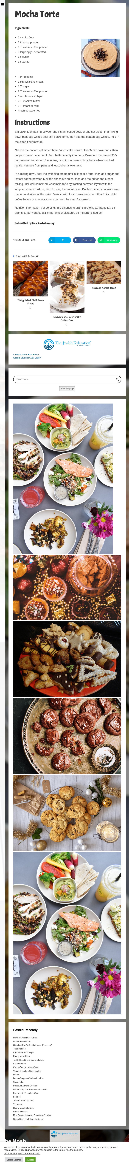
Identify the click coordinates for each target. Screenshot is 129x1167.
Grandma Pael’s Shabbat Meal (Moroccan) (32, 1045)
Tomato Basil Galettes (23, 1100)
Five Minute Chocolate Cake (26, 1093)
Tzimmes (17, 1104)
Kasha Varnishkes (21, 1056)
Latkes (16, 1075)
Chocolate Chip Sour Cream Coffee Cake (67, 318)
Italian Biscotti (19, 1063)
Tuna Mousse (19, 1049)
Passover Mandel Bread (104, 288)
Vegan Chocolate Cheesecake (27, 1071)
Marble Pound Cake (22, 1041)
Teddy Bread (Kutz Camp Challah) (30, 301)
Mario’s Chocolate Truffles (25, 1038)
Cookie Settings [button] (14, 1160)
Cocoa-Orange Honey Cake (25, 1067)
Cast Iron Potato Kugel (23, 1052)
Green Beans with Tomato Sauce (28, 1119)
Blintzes (17, 1097)
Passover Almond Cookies (25, 1086)
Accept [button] (30, 1160)
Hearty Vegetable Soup (23, 1108)
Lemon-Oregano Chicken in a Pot (28, 1078)
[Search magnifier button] (117, 379)
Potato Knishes (20, 1111)
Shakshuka (18, 1082)
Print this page (67, 388)
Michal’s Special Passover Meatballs (30, 1089)
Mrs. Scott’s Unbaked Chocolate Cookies (32, 1115)
